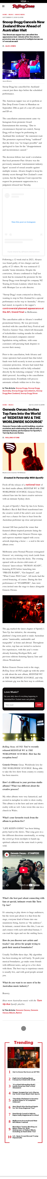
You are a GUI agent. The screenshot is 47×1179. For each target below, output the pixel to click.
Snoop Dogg (21, 388)
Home (5, 14)
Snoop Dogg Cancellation (23, 391)
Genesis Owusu (23, 1010)
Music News (20, 14)
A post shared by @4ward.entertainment (23, 252)
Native (19, 1013)
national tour (33, 485)
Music (11, 14)
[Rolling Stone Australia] (23, 7)
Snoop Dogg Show (29, 393)
